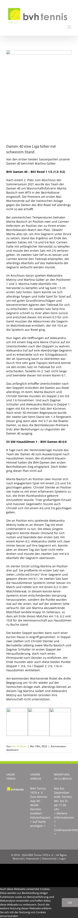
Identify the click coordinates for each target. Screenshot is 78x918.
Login (62, 858)
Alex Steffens (18, 746)
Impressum (32, 858)
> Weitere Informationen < (64, 817)
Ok (70, 903)
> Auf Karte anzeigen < (38, 824)
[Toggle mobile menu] (69, 27)
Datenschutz (49, 858)
